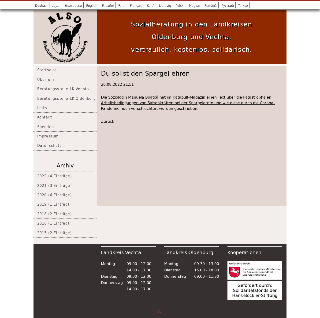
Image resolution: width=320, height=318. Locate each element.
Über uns (46, 79)
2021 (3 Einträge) (54, 185)
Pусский (227, 5)
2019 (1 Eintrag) (53, 204)
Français (136, 5)
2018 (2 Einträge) (54, 214)
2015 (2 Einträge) (54, 233)
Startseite (47, 70)
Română (211, 5)
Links (42, 108)
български (73, 5)
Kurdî (150, 5)
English (91, 5)
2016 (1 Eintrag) (53, 223)
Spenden (45, 126)
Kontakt (44, 117)
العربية (56, 5)
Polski (179, 5)
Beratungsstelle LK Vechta (63, 89)
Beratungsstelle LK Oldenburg (66, 98)
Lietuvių (165, 5)
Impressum (48, 136)
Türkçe (243, 5)
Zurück (107, 121)
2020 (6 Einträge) (54, 195)
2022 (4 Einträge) (54, 176)
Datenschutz (49, 145)
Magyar (194, 5)
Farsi (121, 5)
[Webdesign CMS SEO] (160, 312)
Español (108, 5)
